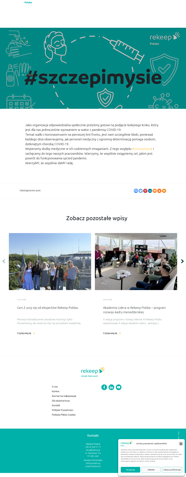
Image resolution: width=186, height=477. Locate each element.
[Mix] (155, 191)
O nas (55, 386)
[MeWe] (150, 191)
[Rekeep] (93, 371)
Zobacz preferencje (172, 470)
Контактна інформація (64, 396)
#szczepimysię (142, 149)
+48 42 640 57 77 (93, 447)
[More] (164, 191)
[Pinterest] (145, 191)
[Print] (159, 191)
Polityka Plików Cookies (64, 414)
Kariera (55, 391)
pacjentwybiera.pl (93, 466)
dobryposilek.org (93, 463)
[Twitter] (141, 191)
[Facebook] (136, 191)
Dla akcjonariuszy (61, 400)
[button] (181, 443)
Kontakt (56, 405)
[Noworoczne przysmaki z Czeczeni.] (22, 41)
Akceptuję (130, 470)
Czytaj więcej (24, 333)
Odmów (151, 470)
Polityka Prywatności (62, 410)
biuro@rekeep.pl (93, 450)
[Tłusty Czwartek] (27, 41)
